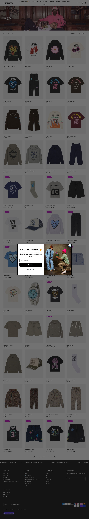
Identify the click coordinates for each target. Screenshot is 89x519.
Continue (31, 265)
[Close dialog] (70, 245)
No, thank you (31, 269)
